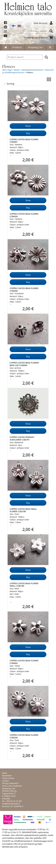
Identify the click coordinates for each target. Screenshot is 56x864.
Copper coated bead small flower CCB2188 (23, 510)
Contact (5, 780)
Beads (17, 70)
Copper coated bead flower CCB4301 (24, 140)
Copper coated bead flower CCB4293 (24, 215)
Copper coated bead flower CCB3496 (24, 289)
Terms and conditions (12, 786)
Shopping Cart (35, 47)
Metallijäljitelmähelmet (32, 70)
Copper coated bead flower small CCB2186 (24, 584)
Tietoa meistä (8, 778)
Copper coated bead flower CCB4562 (24, 661)
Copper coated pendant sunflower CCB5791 (22, 438)
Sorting (10, 83)
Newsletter (7, 775)
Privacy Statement (10, 783)
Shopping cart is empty (35, 37)
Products (17, 47)
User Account (40, 23)
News (4, 773)
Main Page (7, 70)
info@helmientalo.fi (11, 803)
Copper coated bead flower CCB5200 (24, 736)
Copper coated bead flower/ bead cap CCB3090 (24, 364)
